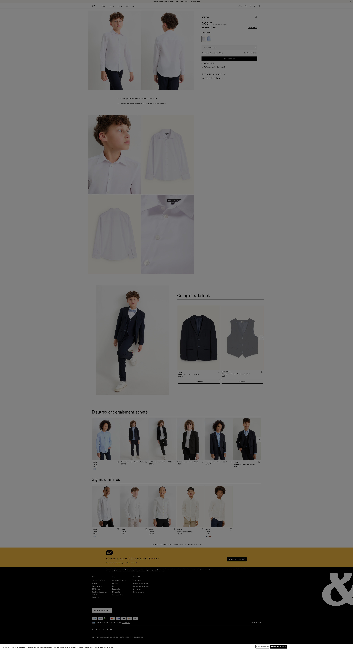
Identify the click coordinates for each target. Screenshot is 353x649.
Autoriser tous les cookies (278, 646)
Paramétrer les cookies (262, 646)
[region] (176, 646)
